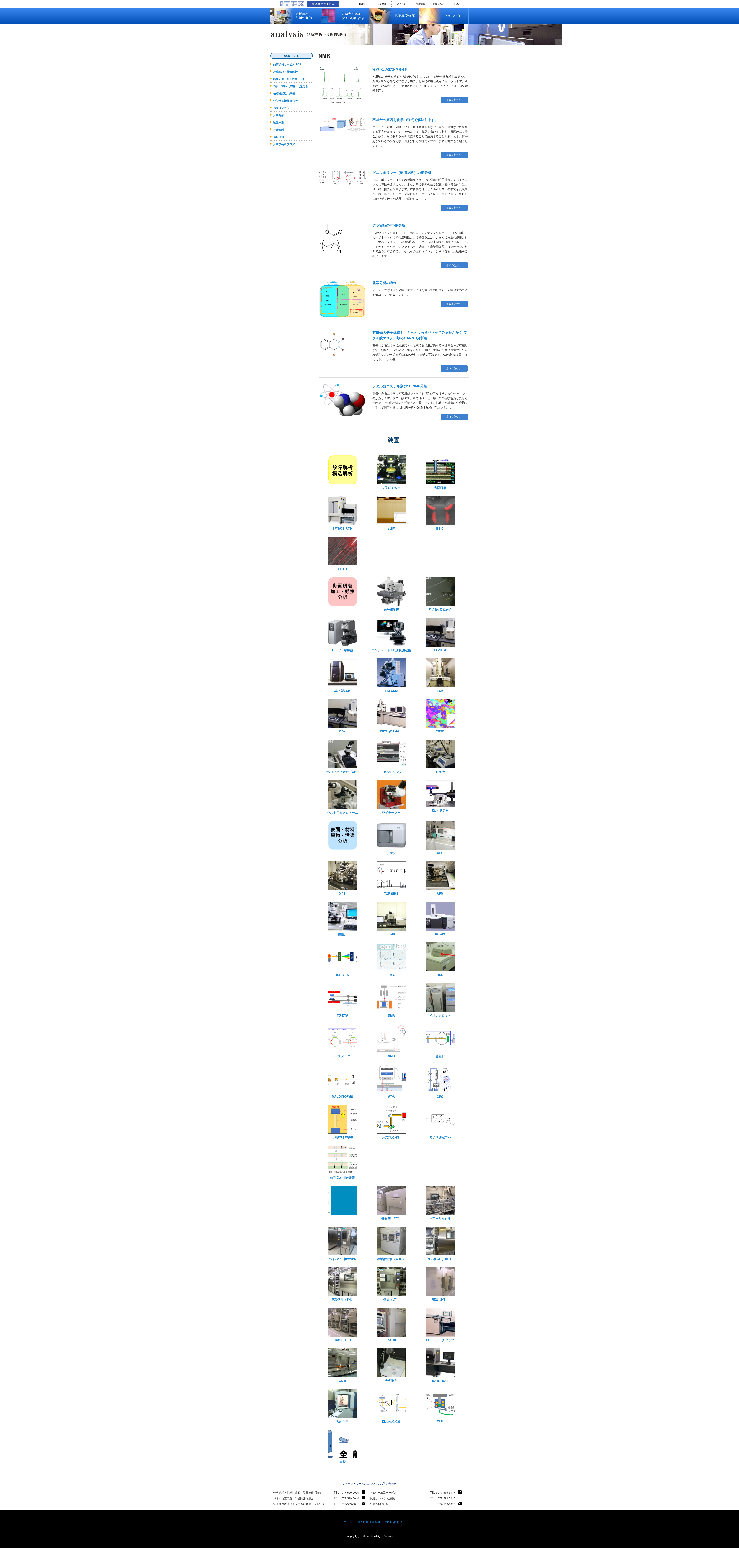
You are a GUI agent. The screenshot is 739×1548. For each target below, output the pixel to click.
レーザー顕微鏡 (342, 650)
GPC (440, 1096)
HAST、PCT (343, 1340)
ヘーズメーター (342, 1056)
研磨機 (440, 772)
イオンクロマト (440, 1015)
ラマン (391, 853)
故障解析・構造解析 (285, 71)
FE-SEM (440, 650)
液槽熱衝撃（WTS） (391, 1259)
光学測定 (391, 1380)
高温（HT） (440, 1299)
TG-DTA (342, 1015)
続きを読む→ (454, 100)
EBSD (440, 731)
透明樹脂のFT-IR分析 (388, 225)
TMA (391, 975)
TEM (440, 690)
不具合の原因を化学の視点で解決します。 (405, 119)
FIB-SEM (391, 690)
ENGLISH (459, 3)
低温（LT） (391, 1299)
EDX (342, 731)
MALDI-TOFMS (342, 1096)
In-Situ (391, 1340)
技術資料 (278, 130)
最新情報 (278, 137)
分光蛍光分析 (391, 1137)
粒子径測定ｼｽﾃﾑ (440, 1137)
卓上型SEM (342, 690)
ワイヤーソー (391, 812)
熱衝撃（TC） (391, 1218)
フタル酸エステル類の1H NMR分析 (399, 386)
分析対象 (278, 115)
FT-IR (391, 934)
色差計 (440, 1056)
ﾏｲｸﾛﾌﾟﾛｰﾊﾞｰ (391, 487)
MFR (440, 1421)
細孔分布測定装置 (342, 1177)
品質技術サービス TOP (287, 64)
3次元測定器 (440, 810)
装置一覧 (278, 122)
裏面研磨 (440, 487)
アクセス (401, 3)
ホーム (348, 1522)
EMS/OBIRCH (342, 528)
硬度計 (342, 934)
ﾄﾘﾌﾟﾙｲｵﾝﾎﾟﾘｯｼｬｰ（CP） (342, 772)
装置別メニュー (282, 108)
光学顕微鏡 (391, 609)
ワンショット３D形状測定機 (391, 650)
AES (440, 853)
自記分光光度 (391, 1421)
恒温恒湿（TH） (342, 1299)
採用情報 (420, 3)
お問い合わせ (440, 3)
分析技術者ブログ (284, 144)
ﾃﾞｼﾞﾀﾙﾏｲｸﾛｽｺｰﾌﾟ (440, 609)
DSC (440, 975)
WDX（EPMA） (391, 731)
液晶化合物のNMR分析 (390, 69)
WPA (391, 1096)
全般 (342, 1462)
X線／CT (342, 1421)
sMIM (391, 528)
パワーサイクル (440, 1218)
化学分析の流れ (384, 282)
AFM (440, 893)
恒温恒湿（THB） (440, 1259)
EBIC (440, 528)
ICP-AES (342, 975)
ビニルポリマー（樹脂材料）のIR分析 (401, 172)
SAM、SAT (440, 1380)
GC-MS (440, 934)
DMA (391, 1015)
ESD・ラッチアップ (440, 1340)
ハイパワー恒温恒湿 (342, 1259)
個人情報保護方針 (368, 1522)
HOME (362, 3)
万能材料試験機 (342, 1137)
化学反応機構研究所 (285, 101)
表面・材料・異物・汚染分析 (290, 86)
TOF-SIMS (391, 893)
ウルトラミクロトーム (342, 812)
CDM (342, 1380)
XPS (342, 893)
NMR (391, 1056)
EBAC (342, 569)
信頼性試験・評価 (284, 93)
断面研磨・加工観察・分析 (289, 79)
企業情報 (382, 3)
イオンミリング (391, 772)
